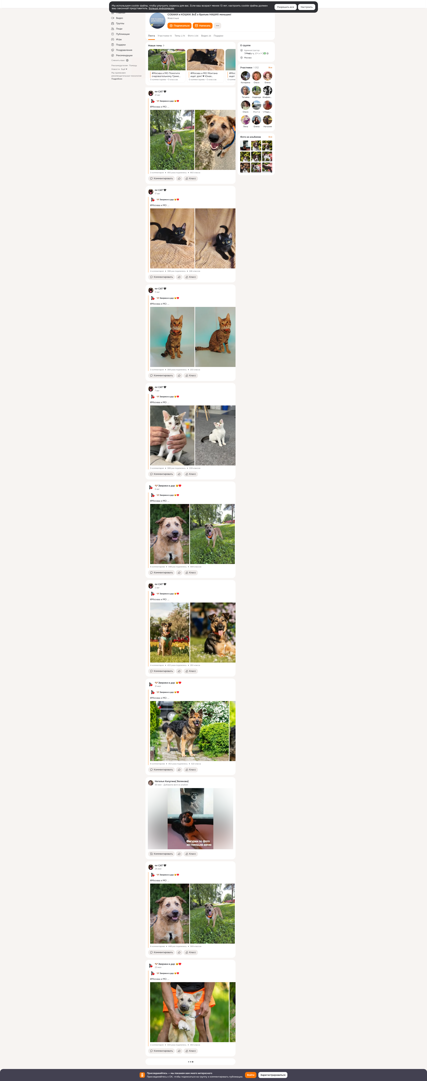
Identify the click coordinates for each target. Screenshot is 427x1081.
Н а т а (256, 112)
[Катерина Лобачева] (245, 76)
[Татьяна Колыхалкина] (245, 90)
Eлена (257, 126)
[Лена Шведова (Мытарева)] (245, 120)
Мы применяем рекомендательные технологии (126, 76)
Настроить (307, 7)
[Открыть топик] (166, 66)
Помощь (133, 65)
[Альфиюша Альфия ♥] (267, 90)
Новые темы (155, 45)
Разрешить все (285, 7)
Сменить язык (118, 60)
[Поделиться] (179, 178)
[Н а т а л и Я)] (256, 105)
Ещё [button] (123, 69)
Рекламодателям (119, 65)
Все (270, 67)
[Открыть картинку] (171, 140)
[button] (179, 26)
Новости (115, 69)
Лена (245, 126)
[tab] (151, 36)
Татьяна (245, 97)
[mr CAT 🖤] (150, 93)
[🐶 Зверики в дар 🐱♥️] (150, 487)
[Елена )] (267, 76)
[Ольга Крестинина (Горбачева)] (245, 105)
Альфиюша (268, 97)
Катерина (245, 82)
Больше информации (161, 8)
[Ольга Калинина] (256, 76)
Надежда (256, 97)
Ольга (256, 82)
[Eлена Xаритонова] (256, 120)
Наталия (268, 126)
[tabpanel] (190, 571)
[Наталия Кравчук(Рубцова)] (267, 120)
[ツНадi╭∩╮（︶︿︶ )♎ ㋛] (267, 105)
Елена (268, 82)
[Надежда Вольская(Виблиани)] (256, 90)
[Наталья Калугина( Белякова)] (150, 783)
